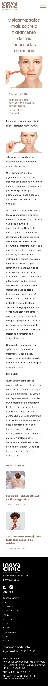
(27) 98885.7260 (10, 579)
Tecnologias (9, 632)
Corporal (7, 619)
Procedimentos (10, 611)
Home (5, 602)
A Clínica (7, 606)
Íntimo (6, 628)
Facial (6, 624)
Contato (7, 641)
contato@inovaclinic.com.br (16, 575)
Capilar (6, 615)
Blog (5, 636)
